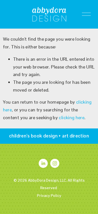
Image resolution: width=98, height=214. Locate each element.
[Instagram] (54, 163)
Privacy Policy (49, 195)
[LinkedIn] (43, 163)
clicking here (71, 117)
